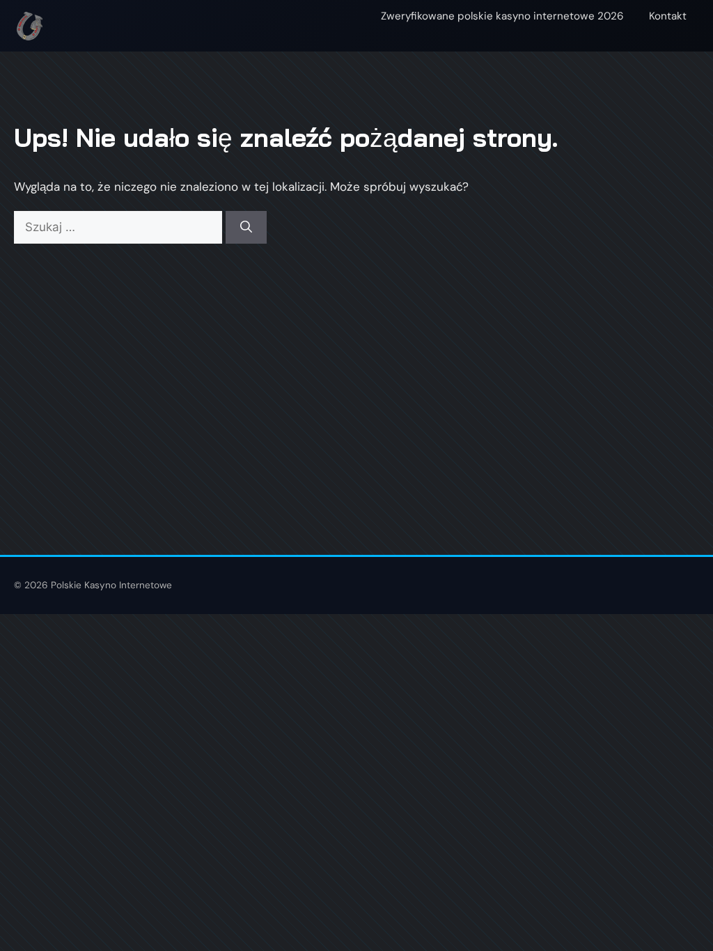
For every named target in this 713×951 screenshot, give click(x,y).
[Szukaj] (246, 227)
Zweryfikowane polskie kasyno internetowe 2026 (502, 16)
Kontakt (668, 16)
